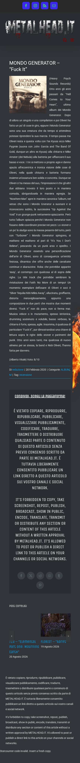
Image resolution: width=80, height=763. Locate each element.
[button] (11, 636)
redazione (17, 369)
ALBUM (65, 369)
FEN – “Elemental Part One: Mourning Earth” (24, 646)
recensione (25, 374)
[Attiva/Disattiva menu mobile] (72, 40)
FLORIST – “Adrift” (54, 641)
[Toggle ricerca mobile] (65, 40)
